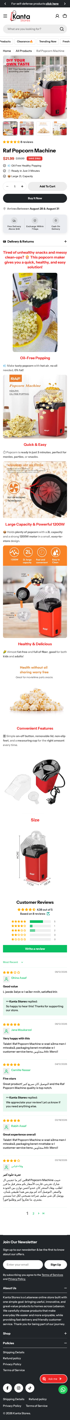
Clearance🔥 (20, 41)
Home (7, 51)
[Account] (57, 16)
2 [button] (33, 1213)
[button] (5, 3)
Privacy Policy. (17, 1279)
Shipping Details (13, 1399)
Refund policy (38, 1399)
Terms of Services (52, 1275)
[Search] (62, 29)
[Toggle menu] (5, 16)
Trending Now (43, 41)
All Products (24, 51)
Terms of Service (37, 1406)
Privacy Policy (12, 1406)
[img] (11, 972)
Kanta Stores (21, 1413)
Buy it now (35, 198)
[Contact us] (63, 1389)
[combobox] (35, 29)
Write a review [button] (35, 949)
